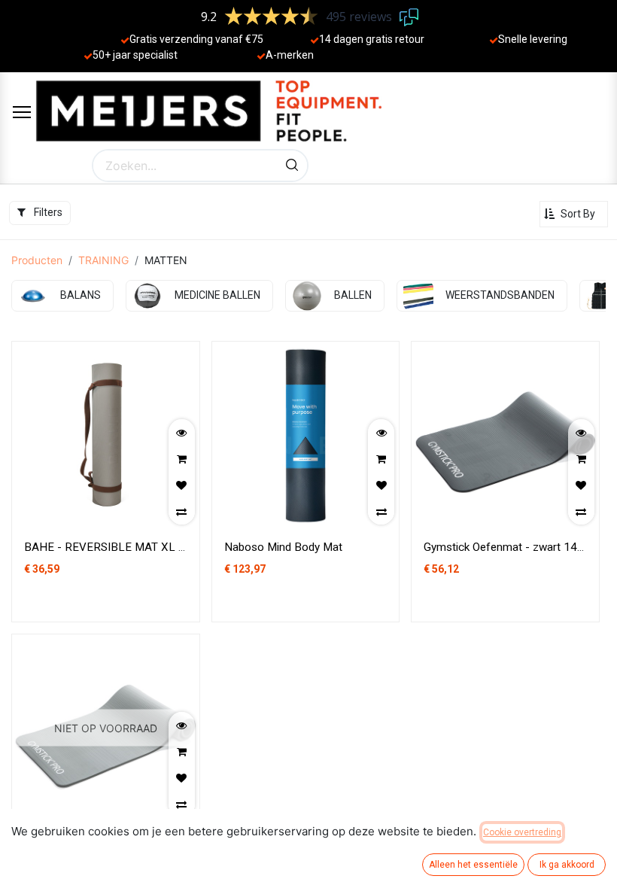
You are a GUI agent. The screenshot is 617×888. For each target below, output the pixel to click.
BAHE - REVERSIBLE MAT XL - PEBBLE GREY (142, 547)
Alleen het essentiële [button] (473, 864)
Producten (36, 260)
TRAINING (103, 260)
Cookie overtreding (522, 832)
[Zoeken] (291, 166)
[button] (573, 214)
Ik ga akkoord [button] (566, 864)
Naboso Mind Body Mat (283, 547)
